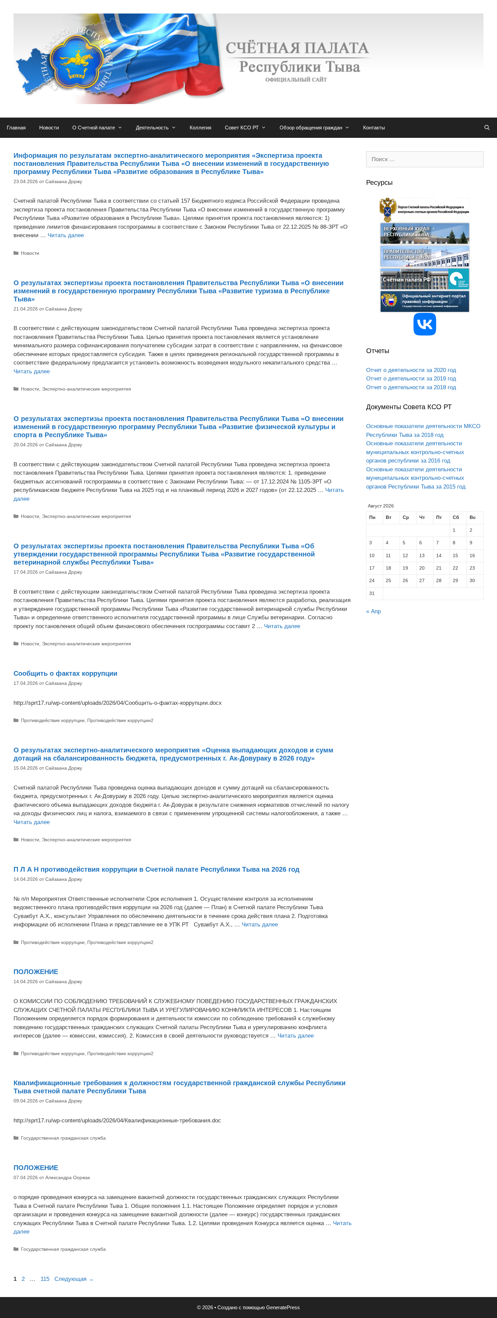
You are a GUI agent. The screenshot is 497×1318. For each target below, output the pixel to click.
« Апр (373, 611)
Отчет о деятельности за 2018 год (411, 387)
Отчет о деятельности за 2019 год (411, 378)
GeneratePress (283, 1307)
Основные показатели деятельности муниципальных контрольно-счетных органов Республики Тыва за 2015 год (416, 478)
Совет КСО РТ (242, 127)
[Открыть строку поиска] (487, 128)
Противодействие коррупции (53, 720)
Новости (49, 127)
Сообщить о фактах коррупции (65, 673)
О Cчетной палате (93, 127)
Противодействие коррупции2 (120, 720)
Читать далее (66, 235)
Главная (16, 127)
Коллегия (200, 127)
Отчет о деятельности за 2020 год (411, 370)
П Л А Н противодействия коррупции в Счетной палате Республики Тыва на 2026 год (157, 869)
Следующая (74, 1279)
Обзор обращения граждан (311, 127)
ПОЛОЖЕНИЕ (36, 971)
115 (45, 1279)
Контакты (374, 127)
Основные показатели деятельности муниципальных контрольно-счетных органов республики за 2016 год (415, 452)
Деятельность (152, 127)
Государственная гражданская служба (63, 1138)
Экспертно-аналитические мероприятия (86, 389)
